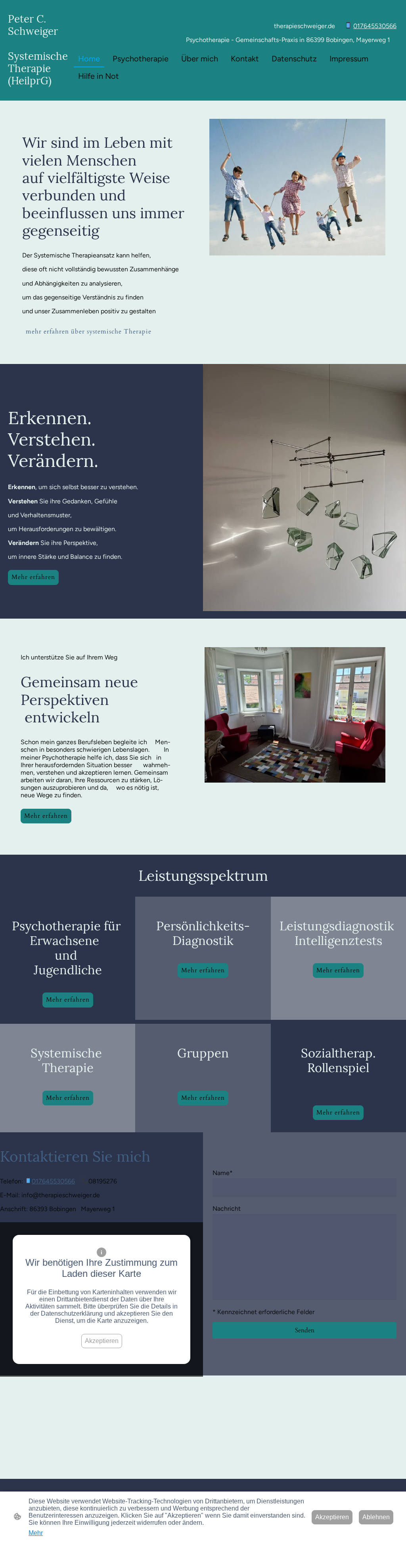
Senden (304, 1330)
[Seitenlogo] (39, 93)
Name (223, 1173)
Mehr (36, 1533)
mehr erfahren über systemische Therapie (88, 331)
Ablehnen (376, 1517)
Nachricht (227, 1208)
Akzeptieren (102, 1340)
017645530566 (374, 26)
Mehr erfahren (33, 577)
